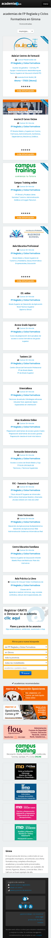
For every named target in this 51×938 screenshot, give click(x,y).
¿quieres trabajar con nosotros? (31, 914)
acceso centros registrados (20, 885)
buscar (26, 673)
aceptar (39, 935)
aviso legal (39, 917)
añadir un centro (16, 887)
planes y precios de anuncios (20, 890)
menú (45, 3)
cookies (40, 922)
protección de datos (35, 920)
